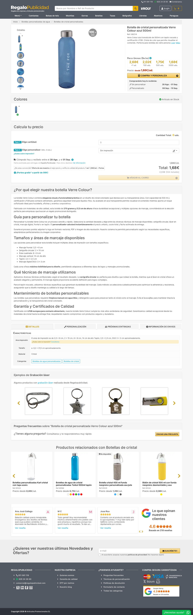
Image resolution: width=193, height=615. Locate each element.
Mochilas (70, 16)
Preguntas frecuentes (113, 575)
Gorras (85, 16)
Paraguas (174, 16)
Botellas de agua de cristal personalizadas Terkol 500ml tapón (74, 483)
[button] (150, 58)
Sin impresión (106, 150)
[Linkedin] (22, 587)
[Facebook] (26, 587)
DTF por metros (67, 583)
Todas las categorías (112, 591)
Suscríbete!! (170, 551)
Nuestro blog (66, 587)
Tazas (112, 16)
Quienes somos (67, 575)
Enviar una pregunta (167, 434)
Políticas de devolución (114, 583)
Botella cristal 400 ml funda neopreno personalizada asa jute (115, 483)
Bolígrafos (127, 16)
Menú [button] (17, 16)
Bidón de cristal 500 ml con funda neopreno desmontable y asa (159, 483)
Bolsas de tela (52, 16)
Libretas (143, 16)
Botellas (99, 16)
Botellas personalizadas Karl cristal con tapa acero (30, 483)
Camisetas (33, 16)
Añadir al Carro (139, 177)
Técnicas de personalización (116, 579)
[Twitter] (18, 587)
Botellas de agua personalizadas (46, 361)
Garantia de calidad (68, 579)
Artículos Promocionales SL (38, 611)
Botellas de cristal (71, 361)
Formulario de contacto (114, 587)
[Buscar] (135, 8)
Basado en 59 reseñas (161, 594)
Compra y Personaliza (153, 75)
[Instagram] (31, 587)
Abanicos (158, 16)
